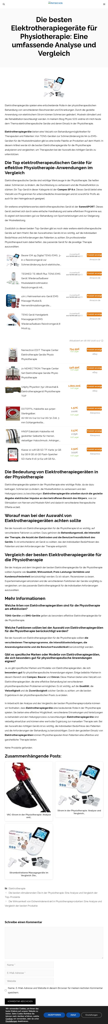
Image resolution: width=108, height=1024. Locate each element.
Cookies (9, 1018)
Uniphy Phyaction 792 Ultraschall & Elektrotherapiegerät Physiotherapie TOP (40, 391)
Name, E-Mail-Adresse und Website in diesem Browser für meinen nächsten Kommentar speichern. (55, 990)
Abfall (73, 1015)
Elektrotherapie (17, 888)
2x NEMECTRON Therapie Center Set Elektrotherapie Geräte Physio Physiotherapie (40, 373)
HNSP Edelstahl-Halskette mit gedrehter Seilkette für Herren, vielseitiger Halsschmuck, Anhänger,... (40, 436)
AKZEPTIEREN (54, 1015)
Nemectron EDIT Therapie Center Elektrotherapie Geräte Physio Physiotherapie (39, 355)
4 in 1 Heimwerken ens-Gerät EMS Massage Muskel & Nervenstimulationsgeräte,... (39, 301)
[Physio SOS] (55, 4)
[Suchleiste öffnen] (4, 4)
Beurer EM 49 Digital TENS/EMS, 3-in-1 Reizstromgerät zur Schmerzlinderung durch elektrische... (41, 260)
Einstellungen (11, 1021)
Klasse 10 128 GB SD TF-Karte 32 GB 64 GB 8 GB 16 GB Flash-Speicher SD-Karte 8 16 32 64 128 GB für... (41, 454)
